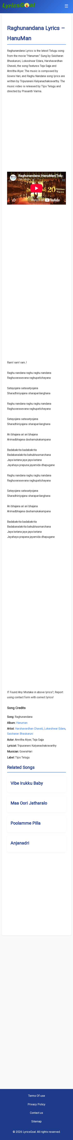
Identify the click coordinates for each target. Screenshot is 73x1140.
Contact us (36, 1112)
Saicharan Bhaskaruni (20, 733)
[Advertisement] (36, 130)
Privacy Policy (36, 1104)
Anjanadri (20, 843)
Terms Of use (36, 1095)
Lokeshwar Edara (54, 728)
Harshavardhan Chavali (29, 728)
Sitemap (36, 1121)
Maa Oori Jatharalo (29, 803)
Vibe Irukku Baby (27, 783)
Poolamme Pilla (26, 823)
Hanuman (21, 722)
